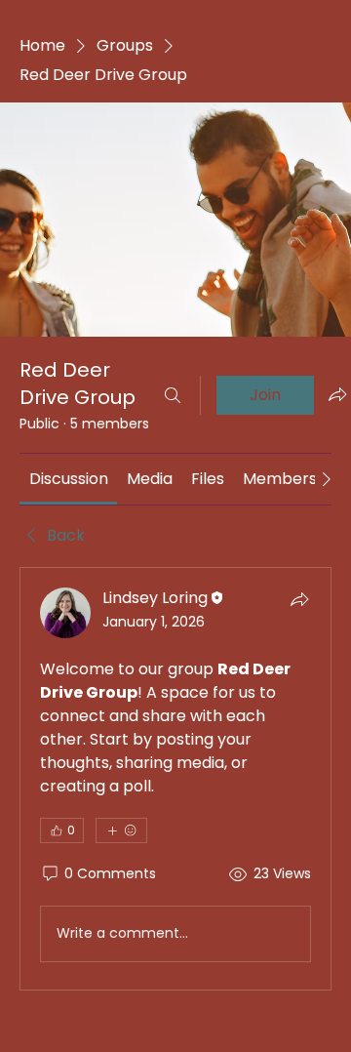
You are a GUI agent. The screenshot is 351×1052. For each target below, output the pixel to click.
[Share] (299, 599)
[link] (68, 478)
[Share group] (337, 394)
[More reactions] (121, 830)
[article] (176, 779)
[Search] (172, 395)
